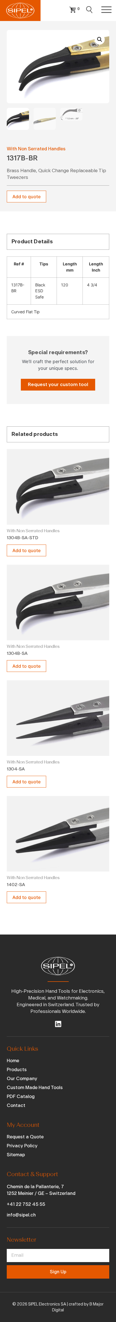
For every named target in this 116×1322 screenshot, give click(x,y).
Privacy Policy (22, 1145)
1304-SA (16, 769)
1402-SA (16, 884)
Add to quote (26, 196)
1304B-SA (17, 653)
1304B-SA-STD (22, 538)
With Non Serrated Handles (36, 148)
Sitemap (16, 1154)
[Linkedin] (58, 1023)
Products (17, 1069)
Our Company (22, 1078)
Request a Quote (25, 1136)
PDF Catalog (21, 1096)
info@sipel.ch (21, 1215)
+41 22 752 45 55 (26, 1204)
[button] (100, 39)
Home (13, 1060)
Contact (16, 1105)
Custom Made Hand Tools (35, 1087)
